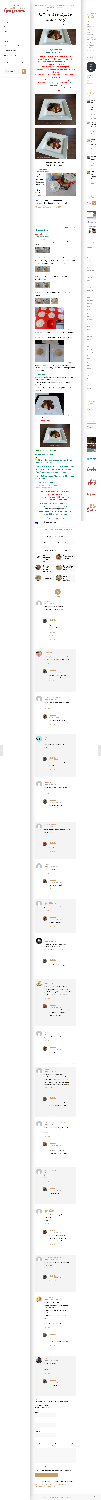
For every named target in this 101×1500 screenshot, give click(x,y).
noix (88, 329)
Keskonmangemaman (44, 488)
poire (88, 346)
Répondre (47, 613)
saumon (89, 372)
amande (89, 247)
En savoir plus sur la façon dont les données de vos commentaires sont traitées (55, 1484)
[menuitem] (15, 22)
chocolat (45, 200)
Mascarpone (58, 7)
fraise (88, 297)
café (36, 185)
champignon (90, 270)
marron (89, 316)
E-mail (37, 1422)
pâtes (88, 365)
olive (93, 329)
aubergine (90, 250)
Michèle (70, 530)
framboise (90, 300)
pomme (89, 349)
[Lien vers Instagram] (22, 62)
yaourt (89, 385)
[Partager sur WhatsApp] (51, 542)
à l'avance (39, 5)
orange (89, 333)
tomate (89, 378)
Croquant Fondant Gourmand (50, 1497)
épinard (89, 388)
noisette (89, 326)
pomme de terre (90, 354)
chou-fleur (90, 277)
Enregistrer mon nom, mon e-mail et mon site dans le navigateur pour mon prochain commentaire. (55, 1445)
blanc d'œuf (90, 254)
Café (46, 5)
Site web (37, 1431)
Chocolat (52, 5)
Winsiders (69, 1497)
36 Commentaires (55, 530)
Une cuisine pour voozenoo (46, 485)
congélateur (62, 5)
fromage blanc (89, 305)
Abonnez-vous (91, 66)
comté (89, 287)
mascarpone (39, 192)
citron (89, 284)
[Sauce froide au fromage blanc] (1, 750)
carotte (89, 267)
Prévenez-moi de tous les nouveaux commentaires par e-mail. (56, 1467)
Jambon (89, 313)
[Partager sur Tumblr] (65, 542)
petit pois (89, 342)
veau (88, 382)
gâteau (89, 309)
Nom (37, 1412)
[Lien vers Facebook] (7, 62)
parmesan (90, 336)
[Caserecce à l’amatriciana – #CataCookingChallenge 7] (99, 750)
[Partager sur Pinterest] (58, 542)
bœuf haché (90, 257)
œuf (88, 391)
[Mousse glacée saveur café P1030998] (55, 37)
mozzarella (90, 323)
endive (89, 293)
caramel (89, 264)
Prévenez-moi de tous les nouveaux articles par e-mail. (54, 1471)
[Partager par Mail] (72, 542)
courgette (90, 290)
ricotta (89, 368)
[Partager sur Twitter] (45, 542)
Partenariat (90, 339)
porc (88, 358)
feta (94, 293)
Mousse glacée (57, 56)
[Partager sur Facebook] (38, 542)
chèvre (89, 280)
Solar (88, 375)
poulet (89, 362)
